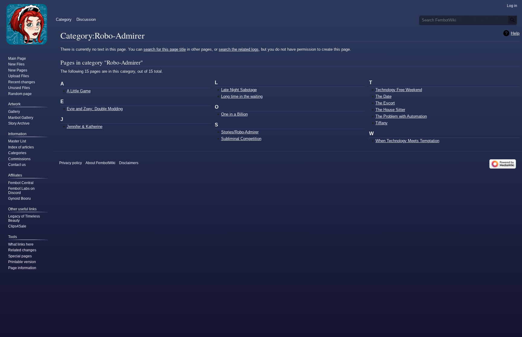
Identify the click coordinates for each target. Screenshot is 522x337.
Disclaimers (128, 163)
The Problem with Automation (401, 116)
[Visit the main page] (26, 24)
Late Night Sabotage (239, 89)
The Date (383, 96)
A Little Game (79, 91)
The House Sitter (390, 109)
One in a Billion (234, 114)
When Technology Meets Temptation (407, 140)
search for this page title (164, 49)
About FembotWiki (100, 163)
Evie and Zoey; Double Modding (95, 109)
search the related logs (239, 49)
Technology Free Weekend (398, 89)
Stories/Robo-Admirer (240, 132)
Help (515, 33)
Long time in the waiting (242, 96)
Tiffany (381, 123)
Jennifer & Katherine (84, 126)
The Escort (385, 103)
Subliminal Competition (241, 138)
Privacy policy (70, 163)
